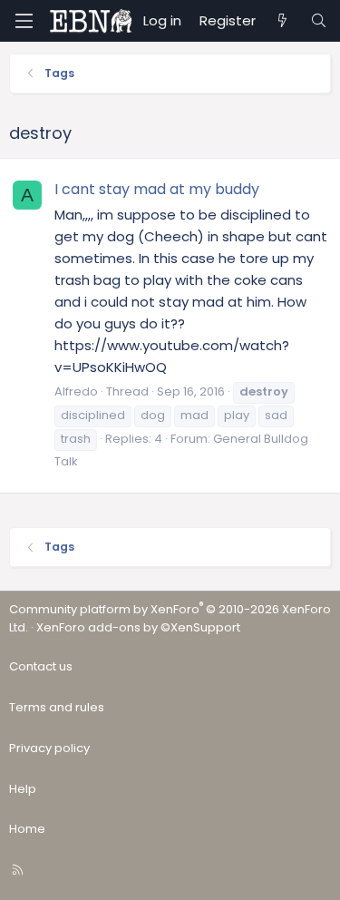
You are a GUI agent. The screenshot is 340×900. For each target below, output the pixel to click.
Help (22, 788)
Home (27, 828)
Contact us (41, 666)
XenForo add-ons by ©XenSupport (138, 627)
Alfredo (76, 391)
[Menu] (24, 21)
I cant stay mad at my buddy (156, 189)
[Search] (318, 21)
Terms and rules (56, 707)
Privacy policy (49, 748)
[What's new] (282, 21)
